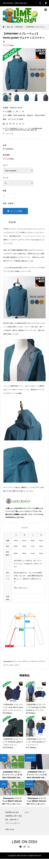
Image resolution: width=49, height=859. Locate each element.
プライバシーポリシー (12, 823)
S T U (7, 128)
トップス (28, 128)
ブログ (26, 812)
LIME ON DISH (24, 841)
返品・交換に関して (12, 819)
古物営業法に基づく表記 (13, 816)
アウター (21, 128)
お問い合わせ (9, 829)
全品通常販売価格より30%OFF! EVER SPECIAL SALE (23, 129)
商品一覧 (34, 130)
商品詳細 (12, 222)
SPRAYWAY (13, 128)
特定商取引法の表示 (12, 812)
